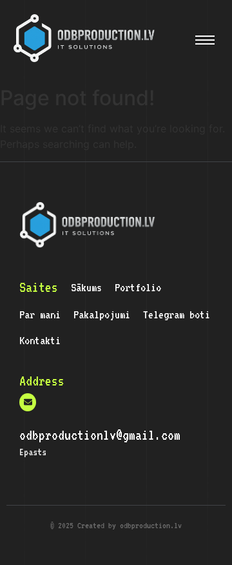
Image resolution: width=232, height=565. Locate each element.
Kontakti (40, 340)
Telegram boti (176, 314)
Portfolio (138, 287)
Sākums (86, 287)
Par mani (40, 314)
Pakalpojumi (101, 314)
